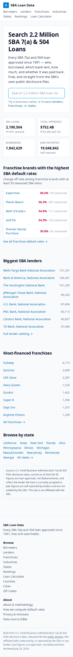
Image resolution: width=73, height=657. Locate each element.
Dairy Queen (11, 385)
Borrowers (10, 11)
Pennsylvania (12, 448)
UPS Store (9, 377)
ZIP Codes (10, 591)
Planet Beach (15, 202)
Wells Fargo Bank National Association (29, 270)
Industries (60, 11)
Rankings (21, 16)
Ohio (62, 443)
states (32, 106)
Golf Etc (11, 220)
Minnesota (52, 452)
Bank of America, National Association (29, 278)
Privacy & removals (16, 614)
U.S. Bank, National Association (24, 304)
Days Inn (9, 407)
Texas (23, 443)
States (7, 16)
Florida (51, 443)
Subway (8, 363)
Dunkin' (8, 392)
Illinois (28, 448)
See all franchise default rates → (25, 241)
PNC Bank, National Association (24, 312)
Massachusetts (13, 452)
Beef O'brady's (16, 211)
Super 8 (8, 400)
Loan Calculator (41, 16)
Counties (9, 581)
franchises (15, 106)
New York (36, 443)
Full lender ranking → (18, 334)
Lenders (25, 11)
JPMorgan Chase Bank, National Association (24, 295)
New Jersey (34, 452)
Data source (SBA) (15, 619)
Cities (7, 586)
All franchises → (14, 422)
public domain (55, 636)
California (9, 443)
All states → (25, 457)
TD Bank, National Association (23, 326)
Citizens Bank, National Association (27, 319)
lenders (57, 102)
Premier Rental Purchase (16, 231)
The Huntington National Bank (24, 285)
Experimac (13, 193)
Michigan (43, 448)
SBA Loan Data (19, 5)
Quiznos (8, 370)
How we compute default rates (24, 609)
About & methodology (18, 605)
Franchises (42, 11)
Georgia (8, 457)
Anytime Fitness (14, 415)
